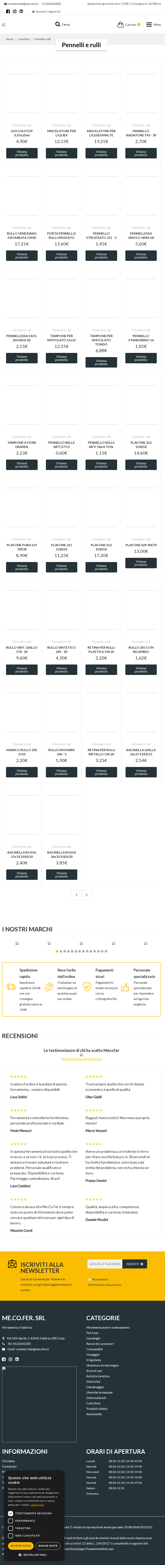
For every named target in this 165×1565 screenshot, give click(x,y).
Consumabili (94, 1349)
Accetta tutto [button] (21, 1546)
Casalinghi (93, 1338)
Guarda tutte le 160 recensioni (81, 1059)
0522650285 (53, 3)
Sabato (90, 1488)
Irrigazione (93, 1360)
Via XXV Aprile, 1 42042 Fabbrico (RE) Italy (36, 1338)
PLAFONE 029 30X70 (141, 545)
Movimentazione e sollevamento (108, 1327)
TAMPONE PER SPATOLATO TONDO (101, 340)
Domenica (92, 1493)
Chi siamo (8, 1461)
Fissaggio (93, 1354)
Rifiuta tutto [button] (48, 1546)
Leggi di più (37, 1504)
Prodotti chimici (97, 1408)
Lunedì (90, 1461)
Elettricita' (93, 1381)
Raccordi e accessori (100, 1343)
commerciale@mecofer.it (22, 3)
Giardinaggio (95, 1387)
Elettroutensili (96, 1398)
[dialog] (34, 1516)
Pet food (92, 1333)
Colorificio (24, 39)
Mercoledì (92, 1472)
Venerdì (91, 1482)
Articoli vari (94, 1371)
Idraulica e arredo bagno (102, 1365)
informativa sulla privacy (104, 1284)
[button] (34, 1554)
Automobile (94, 1414)
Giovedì (91, 1477)
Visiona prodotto (21, 153)
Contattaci (9, 1466)
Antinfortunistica (97, 1376)
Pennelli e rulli (43, 39)
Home (9, 39)
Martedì (91, 1466)
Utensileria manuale (99, 1392)
